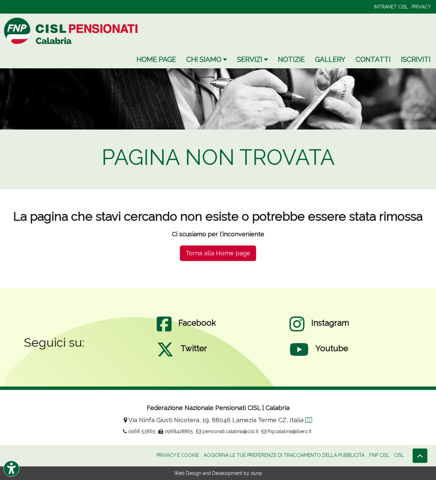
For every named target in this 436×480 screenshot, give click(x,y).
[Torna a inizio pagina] (419, 455)
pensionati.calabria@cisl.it (229, 431)
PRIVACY (421, 7)
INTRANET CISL (391, 7)
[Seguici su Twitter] (165, 356)
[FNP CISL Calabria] (71, 30)
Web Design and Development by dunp (218, 473)
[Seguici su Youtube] (299, 356)
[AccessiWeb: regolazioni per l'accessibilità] (11, 469)
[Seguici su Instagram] (297, 330)
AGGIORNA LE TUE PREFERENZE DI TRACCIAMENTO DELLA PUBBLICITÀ (284, 455)
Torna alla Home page (218, 253)
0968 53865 (141, 431)
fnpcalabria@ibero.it (288, 431)
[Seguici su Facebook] (164, 330)
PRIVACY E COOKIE (178, 455)
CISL (399, 455)
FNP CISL (379, 455)
